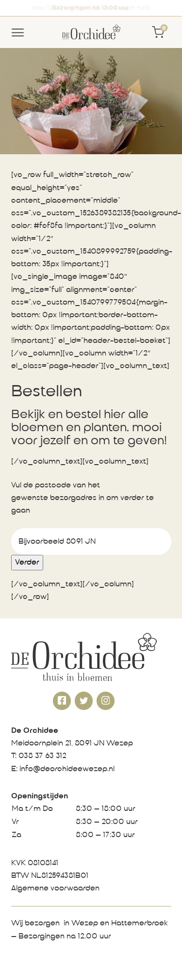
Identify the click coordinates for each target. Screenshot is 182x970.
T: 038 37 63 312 (38, 756)
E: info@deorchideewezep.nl (63, 769)
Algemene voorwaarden (55, 888)
